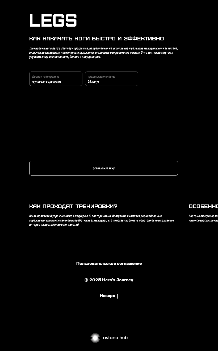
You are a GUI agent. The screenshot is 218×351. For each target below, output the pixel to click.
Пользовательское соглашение (109, 264)
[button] (103, 168)
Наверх (107, 296)
